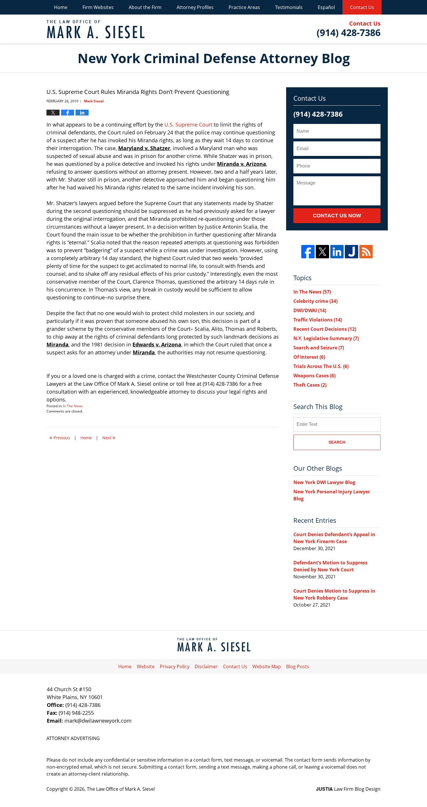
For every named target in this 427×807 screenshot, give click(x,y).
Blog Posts (297, 666)
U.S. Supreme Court (188, 124)
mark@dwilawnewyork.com (98, 720)
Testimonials (289, 7)
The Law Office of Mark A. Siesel (121, 789)
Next (108, 437)
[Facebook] (308, 251)
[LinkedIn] (337, 251)
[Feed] (366, 251)
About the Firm (145, 7)
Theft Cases (309, 385)
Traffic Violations (317, 320)
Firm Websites (98, 7)
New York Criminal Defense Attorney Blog (95, 29)
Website (146, 666)
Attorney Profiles (195, 7)
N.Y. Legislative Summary (326, 338)
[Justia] (351, 251)
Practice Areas (244, 7)
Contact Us (362, 7)
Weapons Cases (314, 375)
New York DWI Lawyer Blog (324, 482)
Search (337, 442)
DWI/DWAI (309, 310)
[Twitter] (322, 251)
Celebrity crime (315, 301)
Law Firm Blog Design (348, 789)
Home (60, 7)
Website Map (266, 666)
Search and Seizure (318, 347)
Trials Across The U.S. (321, 366)
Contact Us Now (337, 215)
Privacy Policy (174, 666)
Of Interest (309, 357)
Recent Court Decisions (324, 329)
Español (326, 7)
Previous (59, 437)
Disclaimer (206, 666)
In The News (73, 406)
